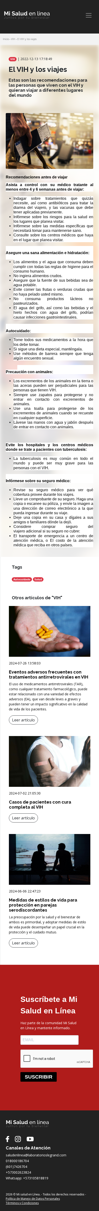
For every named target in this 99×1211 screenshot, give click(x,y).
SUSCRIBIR (38, 1077)
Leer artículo (23, 720)
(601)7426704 (16, 1166)
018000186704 (17, 1161)
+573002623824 (18, 1172)
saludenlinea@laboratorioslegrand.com (36, 1155)
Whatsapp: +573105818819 (27, 1178)
